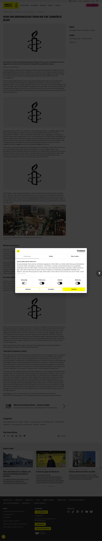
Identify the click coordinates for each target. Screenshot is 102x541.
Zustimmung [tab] (27, 256)
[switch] (42, 283)
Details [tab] (51, 256)
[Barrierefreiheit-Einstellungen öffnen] (99, 273)
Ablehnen (28, 289)
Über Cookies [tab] (75, 256)
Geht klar (73, 289)
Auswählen (51, 289)
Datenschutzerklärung (23, 275)
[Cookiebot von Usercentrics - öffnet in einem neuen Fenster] (78, 251)
